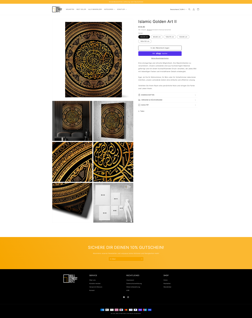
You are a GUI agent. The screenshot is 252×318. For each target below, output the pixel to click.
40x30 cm (144, 37)
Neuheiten (167, 283)
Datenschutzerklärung (134, 283)
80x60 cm (157, 37)
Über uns (92, 280)
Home (165, 280)
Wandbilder (167, 287)
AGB (127, 290)
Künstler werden (95, 283)
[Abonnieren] (141, 259)
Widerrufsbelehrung (133, 287)
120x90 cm (183, 37)
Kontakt (92, 290)
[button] (109, 9)
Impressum (130, 280)
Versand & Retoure (95, 287)
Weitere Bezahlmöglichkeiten (160, 58)
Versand (149, 29)
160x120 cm (144, 41)
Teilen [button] (142, 111)
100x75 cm (170, 37)
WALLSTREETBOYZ (121, 313)
